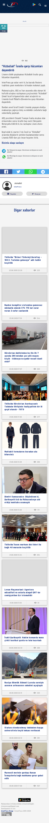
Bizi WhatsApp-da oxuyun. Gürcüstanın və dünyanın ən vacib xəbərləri (25, 157)
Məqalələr (13, 194)
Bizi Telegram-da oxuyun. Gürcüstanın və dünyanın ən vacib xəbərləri (24, 151)
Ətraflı (24, 21)
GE (45, 6)
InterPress (18, 187)
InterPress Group (7, 811)
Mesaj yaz (37, 194)
